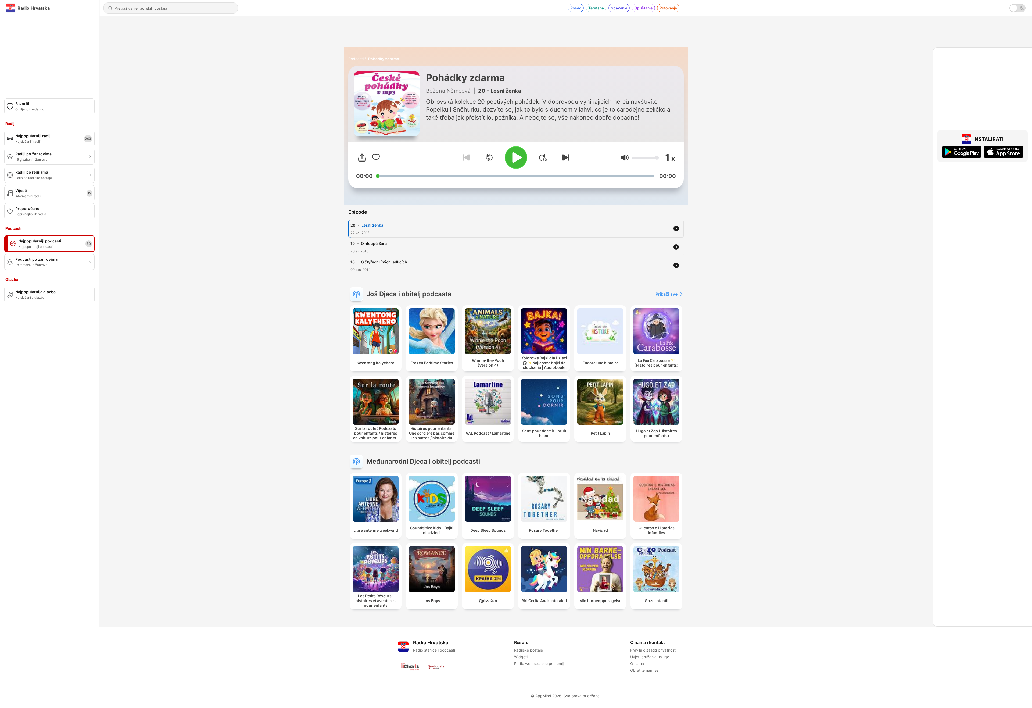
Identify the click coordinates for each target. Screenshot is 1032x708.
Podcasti (356, 58)
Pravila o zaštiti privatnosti (653, 650)
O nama (637, 663)
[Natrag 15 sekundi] (489, 157)
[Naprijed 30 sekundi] (543, 157)
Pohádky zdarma (383, 58)
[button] (625, 158)
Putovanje (668, 8)
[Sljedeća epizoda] (564, 157)
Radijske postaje (528, 650)
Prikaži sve (666, 294)
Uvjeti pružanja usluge (649, 657)
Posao (575, 8)
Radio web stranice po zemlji (539, 663)
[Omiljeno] (376, 157)
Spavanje (619, 8)
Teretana (596, 8)
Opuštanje (643, 8)
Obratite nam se (644, 670)
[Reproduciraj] (516, 157)
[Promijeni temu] (1017, 8)
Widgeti (521, 657)
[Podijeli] (362, 157)
